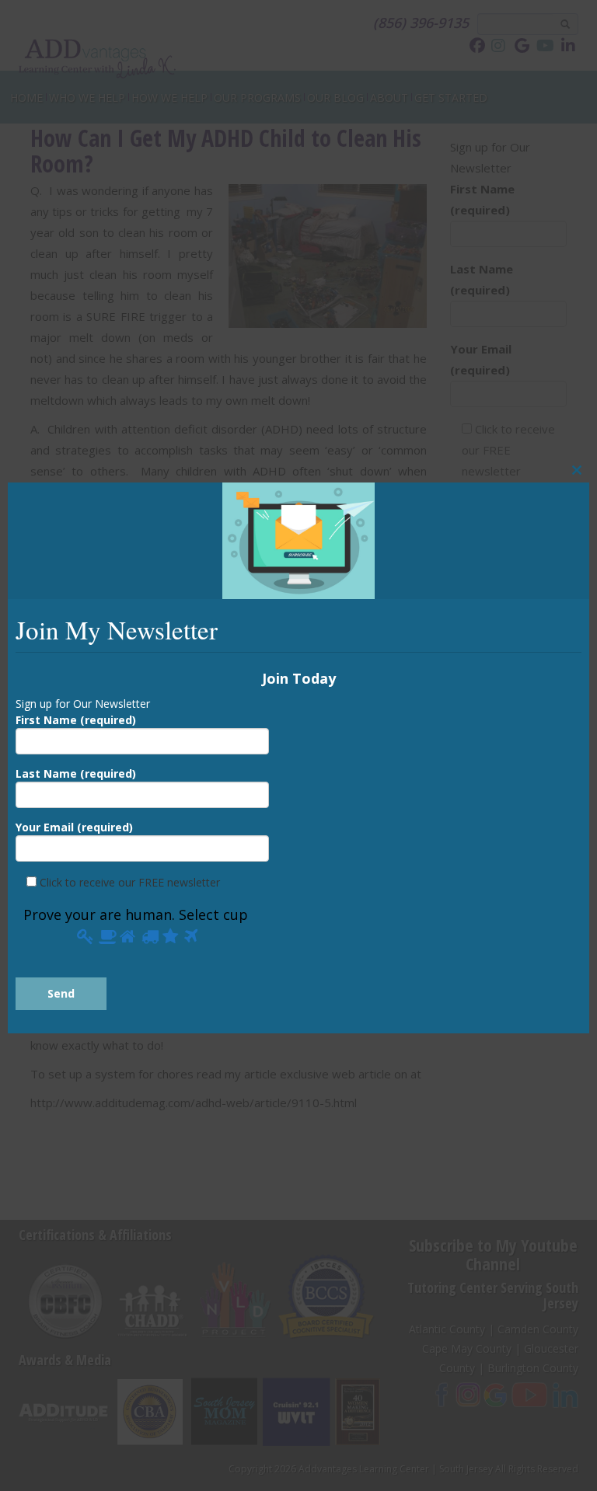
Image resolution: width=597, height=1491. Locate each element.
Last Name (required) (76, 773)
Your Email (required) (74, 827)
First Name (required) (76, 719)
